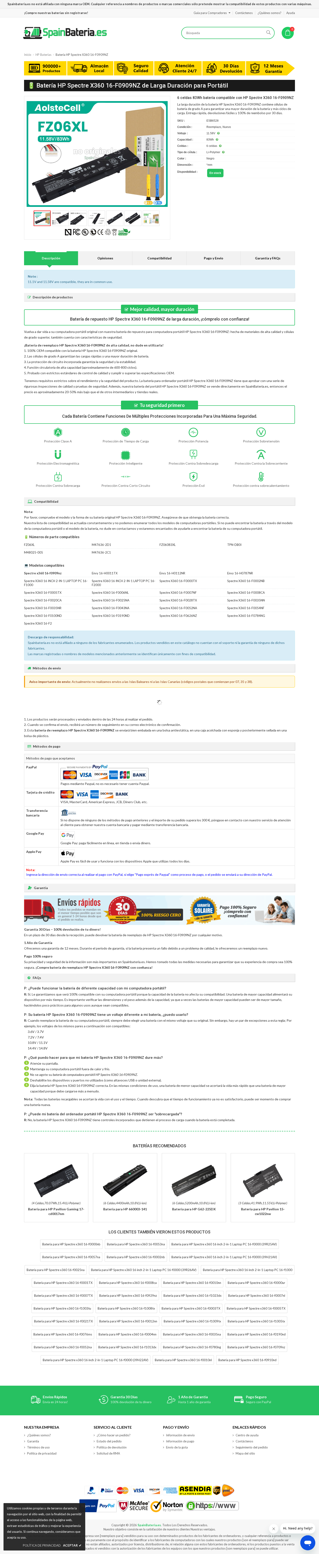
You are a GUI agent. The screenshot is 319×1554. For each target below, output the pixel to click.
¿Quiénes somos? (269, 13)
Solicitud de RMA (108, 1453)
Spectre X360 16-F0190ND (111, 616)
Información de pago (180, 1441)
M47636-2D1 (101, 545)
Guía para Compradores (210, 13)
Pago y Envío (213, 258)
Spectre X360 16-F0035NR (42, 608)
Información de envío (180, 1435)
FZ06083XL (168, 545)
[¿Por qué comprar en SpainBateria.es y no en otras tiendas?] (159, 69)
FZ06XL (29, 545)
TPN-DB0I (234, 545)
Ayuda (290, 13)
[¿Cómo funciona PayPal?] (98, 1505)
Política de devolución (112, 1447)
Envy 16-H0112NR (172, 573)
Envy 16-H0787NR (240, 573)
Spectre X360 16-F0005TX (42, 592)
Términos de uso (38, 1447)
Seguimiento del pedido (252, 1447)
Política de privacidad (42, 1453)
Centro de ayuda (247, 1435)
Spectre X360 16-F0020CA (43, 600)
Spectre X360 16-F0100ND (43, 616)
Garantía (33, 1441)
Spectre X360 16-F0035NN (246, 600)
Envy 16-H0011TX (104, 573)
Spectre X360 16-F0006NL (110, 592)
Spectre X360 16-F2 (38, 623)
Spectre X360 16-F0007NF (178, 592)
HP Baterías (43, 55)
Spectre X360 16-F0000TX (178, 581)
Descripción (51, 258)
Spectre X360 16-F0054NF (245, 608)
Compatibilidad (159, 258)
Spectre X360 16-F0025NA (110, 600)
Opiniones (105, 258)
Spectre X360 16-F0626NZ (178, 616)
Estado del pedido (109, 1441)
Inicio (27, 55)
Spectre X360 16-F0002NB (246, 581)
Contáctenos (244, 13)
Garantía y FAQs (267, 258)
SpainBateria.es (149, 1525)
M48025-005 (33, 552)
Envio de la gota (177, 1447)
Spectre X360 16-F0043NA (110, 608)
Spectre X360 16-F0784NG (246, 616)
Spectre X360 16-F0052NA (178, 608)
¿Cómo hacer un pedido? (114, 1435)
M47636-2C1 (101, 552)
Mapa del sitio (245, 1453)
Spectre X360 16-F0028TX (178, 600)
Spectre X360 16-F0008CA (246, 592)
